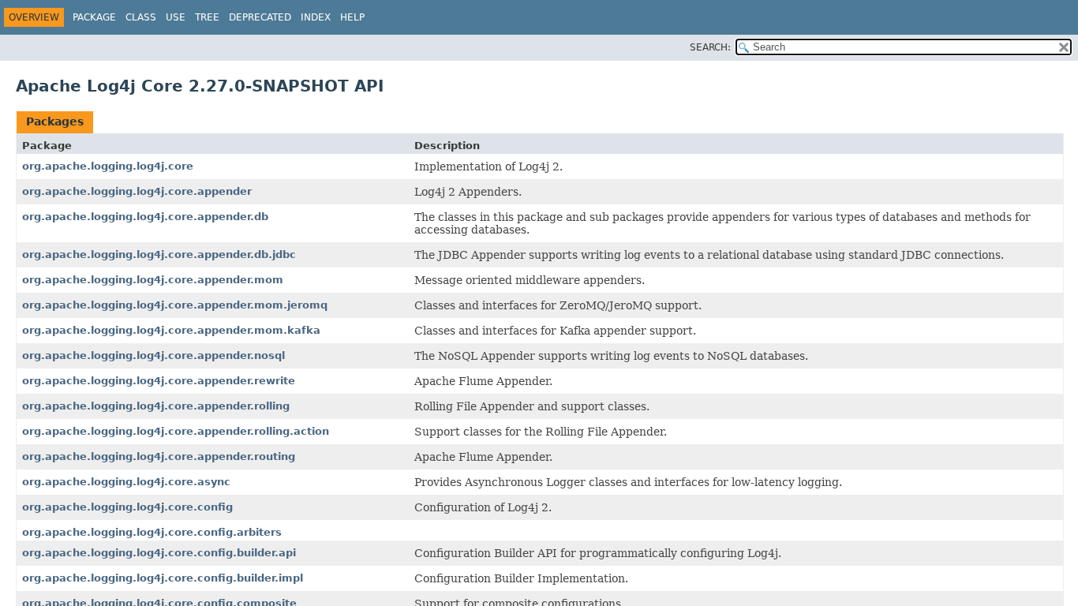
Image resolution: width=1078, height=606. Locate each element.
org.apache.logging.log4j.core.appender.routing (158, 456)
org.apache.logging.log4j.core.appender (137, 191)
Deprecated (260, 17)
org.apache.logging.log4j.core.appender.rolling (156, 406)
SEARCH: (710, 47)
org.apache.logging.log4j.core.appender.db (145, 217)
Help (352, 17)
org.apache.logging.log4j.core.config (127, 507)
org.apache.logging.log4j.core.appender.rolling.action (175, 431)
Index (316, 17)
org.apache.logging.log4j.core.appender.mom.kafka (171, 330)
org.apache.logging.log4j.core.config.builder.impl (162, 578)
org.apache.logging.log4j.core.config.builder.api (159, 553)
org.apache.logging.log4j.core (107, 166)
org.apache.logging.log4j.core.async (126, 482)
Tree (207, 17)
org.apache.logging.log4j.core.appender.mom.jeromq (175, 305)
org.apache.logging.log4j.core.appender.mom (152, 280)
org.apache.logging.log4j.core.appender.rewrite (158, 381)
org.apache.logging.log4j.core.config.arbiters (152, 532)
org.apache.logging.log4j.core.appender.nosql (153, 355)
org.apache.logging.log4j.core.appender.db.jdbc (159, 254)
